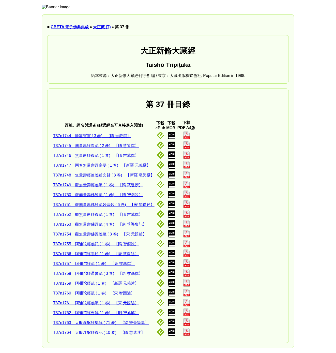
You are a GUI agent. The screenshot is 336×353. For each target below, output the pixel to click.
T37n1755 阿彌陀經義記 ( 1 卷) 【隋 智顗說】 (96, 244)
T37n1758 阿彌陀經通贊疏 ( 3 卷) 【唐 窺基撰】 (98, 273)
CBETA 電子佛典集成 (70, 27)
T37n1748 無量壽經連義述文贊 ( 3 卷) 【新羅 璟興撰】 (103, 175)
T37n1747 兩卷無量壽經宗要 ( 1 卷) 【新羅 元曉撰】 (102, 165)
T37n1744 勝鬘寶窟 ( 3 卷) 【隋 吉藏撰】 (92, 136)
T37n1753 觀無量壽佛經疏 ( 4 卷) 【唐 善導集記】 (100, 224)
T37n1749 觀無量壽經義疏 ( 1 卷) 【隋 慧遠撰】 (98, 185)
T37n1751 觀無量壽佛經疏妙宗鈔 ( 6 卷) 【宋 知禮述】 (103, 205)
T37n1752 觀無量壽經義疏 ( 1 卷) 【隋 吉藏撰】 (98, 214)
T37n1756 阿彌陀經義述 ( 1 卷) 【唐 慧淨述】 (96, 254)
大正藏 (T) (102, 27)
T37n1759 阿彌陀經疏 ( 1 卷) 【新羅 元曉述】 (96, 283)
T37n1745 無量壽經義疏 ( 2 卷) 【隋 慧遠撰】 (96, 146)
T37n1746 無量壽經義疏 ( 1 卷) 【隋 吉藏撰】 (96, 155)
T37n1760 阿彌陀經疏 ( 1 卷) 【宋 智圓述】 (94, 293)
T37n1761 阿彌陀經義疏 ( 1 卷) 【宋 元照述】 (96, 303)
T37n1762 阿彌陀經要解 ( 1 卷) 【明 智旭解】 (96, 313)
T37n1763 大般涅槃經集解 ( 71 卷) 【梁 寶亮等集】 (101, 323)
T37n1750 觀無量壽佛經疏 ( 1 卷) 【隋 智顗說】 (98, 195)
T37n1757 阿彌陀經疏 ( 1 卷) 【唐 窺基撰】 (94, 264)
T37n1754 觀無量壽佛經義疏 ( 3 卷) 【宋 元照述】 (100, 234)
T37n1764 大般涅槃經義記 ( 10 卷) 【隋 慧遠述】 (99, 332)
